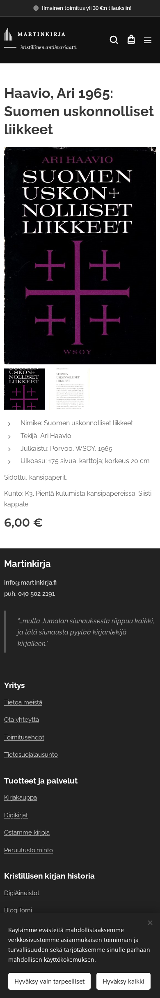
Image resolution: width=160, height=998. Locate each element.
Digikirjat (16, 815)
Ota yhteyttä (21, 719)
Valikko (147, 40)
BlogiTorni (18, 910)
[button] (114, 40)
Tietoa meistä (23, 702)
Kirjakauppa (20, 797)
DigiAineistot (21, 893)
